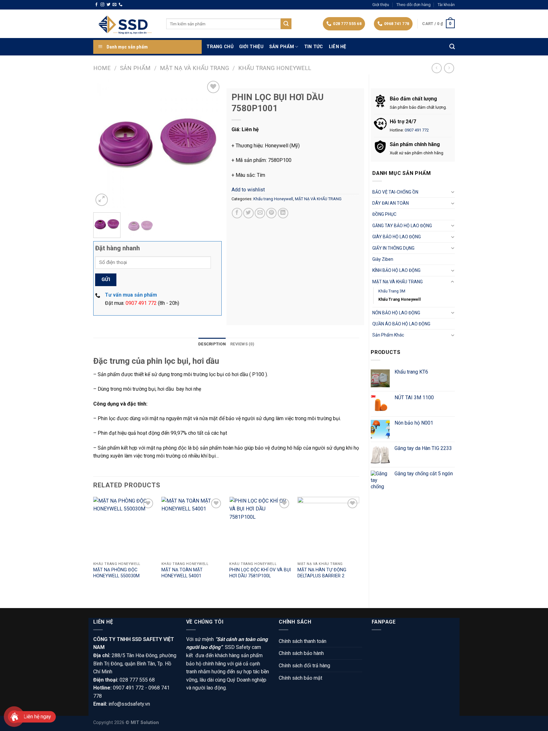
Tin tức (313, 46)
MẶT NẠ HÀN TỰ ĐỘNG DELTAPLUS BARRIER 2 (321, 573)
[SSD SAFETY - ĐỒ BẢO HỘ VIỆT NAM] (125, 23)
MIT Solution (145, 722)
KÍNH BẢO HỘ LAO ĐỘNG (396, 270)
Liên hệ (337, 46)
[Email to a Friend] (260, 213)
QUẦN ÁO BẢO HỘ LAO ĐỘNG (401, 323)
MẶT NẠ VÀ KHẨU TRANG (194, 68)
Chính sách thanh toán (302, 641)
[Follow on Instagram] (102, 5)
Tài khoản (446, 4)
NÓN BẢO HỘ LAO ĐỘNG (396, 312)
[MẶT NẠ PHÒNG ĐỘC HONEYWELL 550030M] (124, 528)
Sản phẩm (281, 46)
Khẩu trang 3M (391, 291)
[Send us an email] (114, 5)
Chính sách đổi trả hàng (304, 666)
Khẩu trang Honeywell (274, 68)
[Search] (452, 46)
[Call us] (120, 5)
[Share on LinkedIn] (283, 213)
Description (212, 344)
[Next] (211, 143)
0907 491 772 (417, 130)
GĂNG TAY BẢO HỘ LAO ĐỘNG (402, 225)
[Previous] (103, 143)
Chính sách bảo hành (301, 653)
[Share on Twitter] (248, 213)
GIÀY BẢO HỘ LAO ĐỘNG (396, 236)
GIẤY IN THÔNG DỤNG (393, 248)
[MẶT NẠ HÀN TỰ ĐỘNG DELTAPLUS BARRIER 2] (328, 528)
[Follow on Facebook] (96, 5)
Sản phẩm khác (388, 334)
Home (102, 68)
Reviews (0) (242, 344)
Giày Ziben (382, 259)
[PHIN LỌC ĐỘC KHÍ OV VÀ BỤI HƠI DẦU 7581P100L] (260, 528)
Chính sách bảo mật (300, 678)
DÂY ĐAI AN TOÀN (390, 203)
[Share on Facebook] (237, 213)
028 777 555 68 (137, 680)
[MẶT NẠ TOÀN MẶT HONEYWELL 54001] (192, 528)
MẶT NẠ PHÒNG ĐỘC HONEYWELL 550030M (116, 573)
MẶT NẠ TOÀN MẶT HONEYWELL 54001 (182, 573)
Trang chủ (219, 46)
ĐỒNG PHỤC (384, 214)
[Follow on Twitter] (108, 5)
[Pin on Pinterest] (271, 213)
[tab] (212, 344)
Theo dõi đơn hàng (413, 4)
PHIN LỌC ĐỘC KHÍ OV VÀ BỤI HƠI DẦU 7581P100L (260, 573)
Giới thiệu (380, 4)
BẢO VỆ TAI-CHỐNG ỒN (395, 192)
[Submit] (286, 23)
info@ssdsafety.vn (129, 704)
